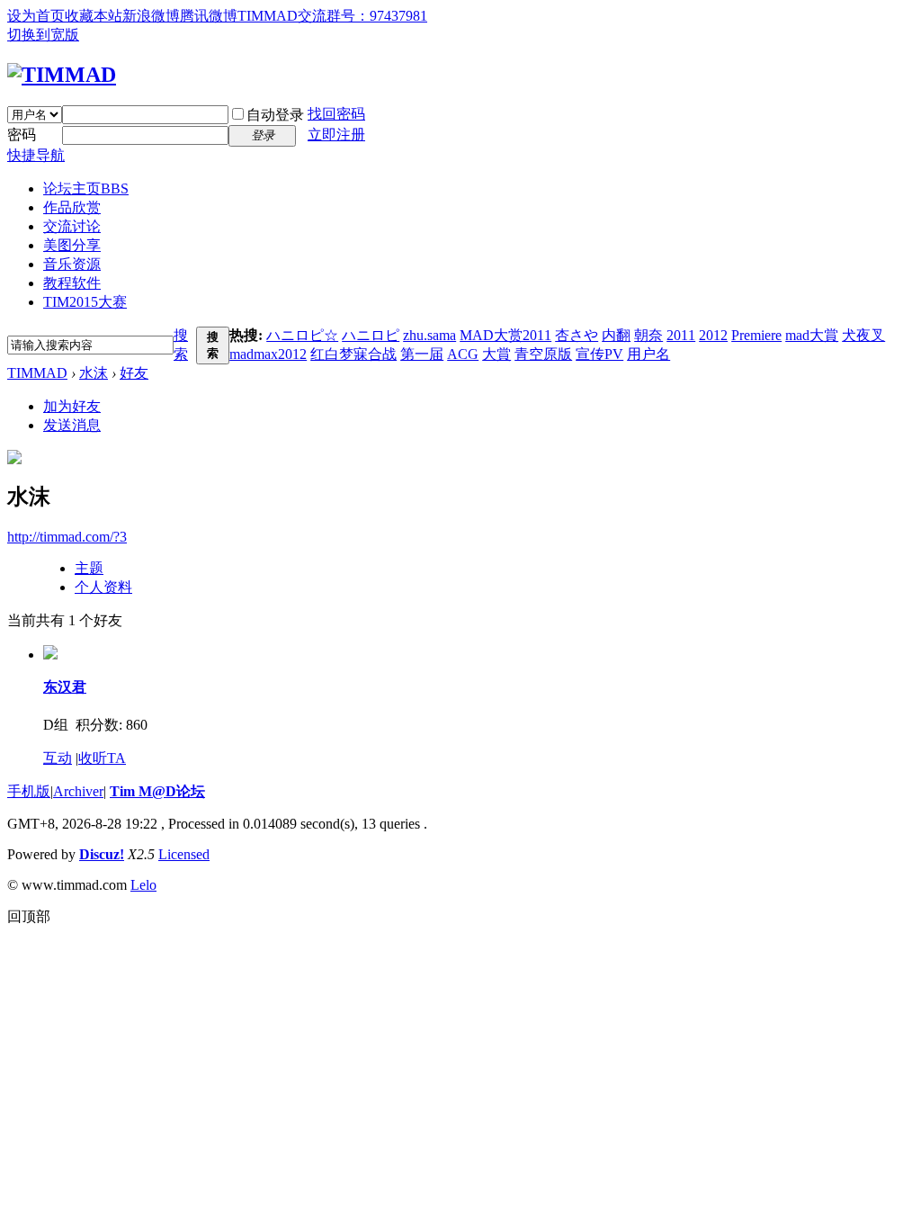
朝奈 (648, 335)
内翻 (616, 335)
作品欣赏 (72, 207)
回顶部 (28, 916)
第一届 (421, 354)
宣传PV (599, 354)
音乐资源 (72, 264)
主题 (89, 568)
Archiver (78, 791)
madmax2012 (268, 354)
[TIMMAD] (61, 74)
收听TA (102, 758)
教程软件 (72, 283)
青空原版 (543, 354)
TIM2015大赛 (85, 301)
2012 (713, 335)
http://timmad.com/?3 (67, 536)
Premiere (756, 335)
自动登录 (275, 114)
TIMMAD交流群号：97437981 (332, 15)
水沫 (93, 373)
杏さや (576, 335)
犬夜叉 (863, 335)
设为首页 (36, 15)
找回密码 (336, 113)
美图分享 (72, 245)
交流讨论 (72, 226)
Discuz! (101, 854)
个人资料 (103, 587)
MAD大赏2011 (505, 335)
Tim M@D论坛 (157, 791)
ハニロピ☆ (302, 335)
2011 (680, 335)
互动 (57, 758)
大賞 (496, 354)
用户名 (648, 354)
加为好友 (72, 406)
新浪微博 (151, 15)
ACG (462, 354)
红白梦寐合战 (353, 354)
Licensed (184, 854)
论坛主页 (86, 188)
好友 (134, 373)
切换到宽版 (43, 34)
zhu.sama (429, 335)
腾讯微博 (208, 15)
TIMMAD (37, 373)
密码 (21, 134)
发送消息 (72, 425)
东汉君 (64, 687)
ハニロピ (370, 335)
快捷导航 (36, 155)
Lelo (143, 885)
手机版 (28, 791)
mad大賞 (811, 335)
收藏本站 (93, 15)
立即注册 (336, 134)
